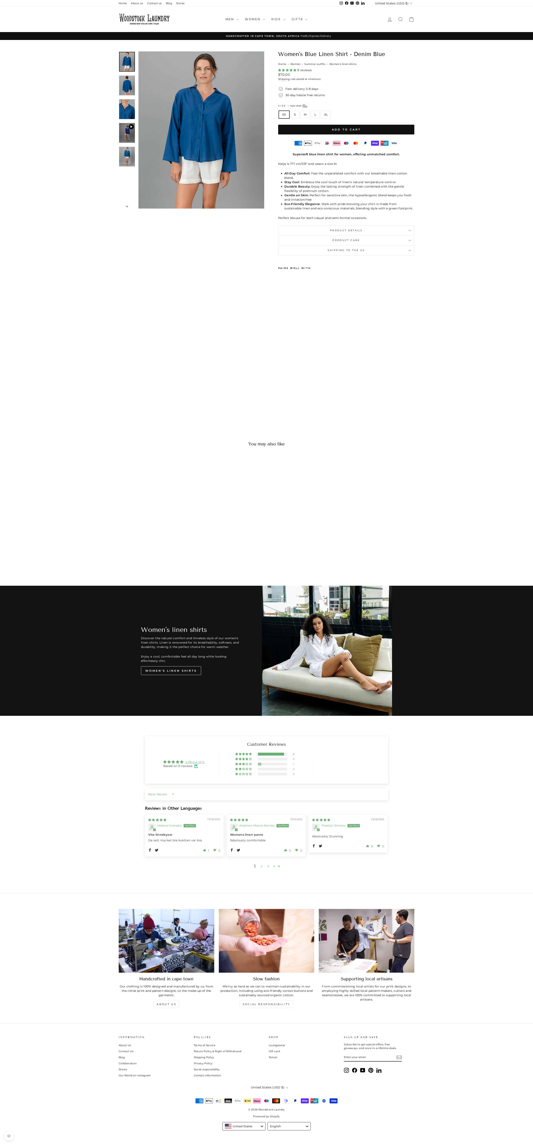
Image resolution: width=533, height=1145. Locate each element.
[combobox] (243, 1126)
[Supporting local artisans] (366, 941)
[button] (287, 70)
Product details (346, 230)
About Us (125, 1045)
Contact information (207, 1075)
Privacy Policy (203, 1063)
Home (123, 3)
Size (290, 105)
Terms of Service (204, 1045)
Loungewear (277, 1045)
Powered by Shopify (266, 1116)
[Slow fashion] (266, 941)
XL (326, 114)
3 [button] (268, 866)
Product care (346, 240)
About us (137, 3)
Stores (180, 3)
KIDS (276, 19)
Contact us (154, 3)
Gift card (274, 1051)
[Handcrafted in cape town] (166, 941)
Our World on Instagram (135, 1075)
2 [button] (261, 866)
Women (253, 19)
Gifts (298, 19)
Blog (169, 3)
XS (284, 114)
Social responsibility (266, 1004)
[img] (157, 820)
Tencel (273, 1057)
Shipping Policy (204, 1057)
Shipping (284, 79)
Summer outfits (314, 64)
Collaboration (128, 1063)
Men (230, 19)
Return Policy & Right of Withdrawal (218, 1051)
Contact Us (126, 1051)
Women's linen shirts (342, 64)
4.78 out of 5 (194, 762)
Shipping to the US (346, 250)
